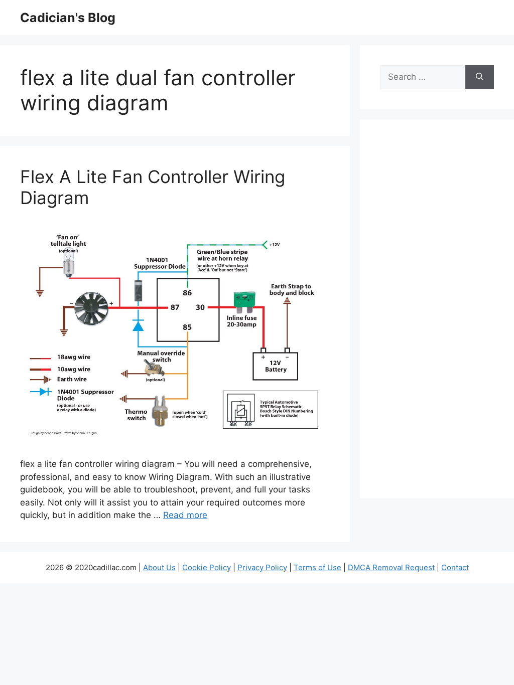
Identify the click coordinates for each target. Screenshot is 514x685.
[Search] (479, 77)
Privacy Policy (262, 567)
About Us (159, 567)
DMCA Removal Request (391, 567)
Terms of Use (317, 567)
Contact (455, 567)
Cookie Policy (206, 567)
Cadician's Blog (67, 17)
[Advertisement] (437, 315)
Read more (185, 515)
